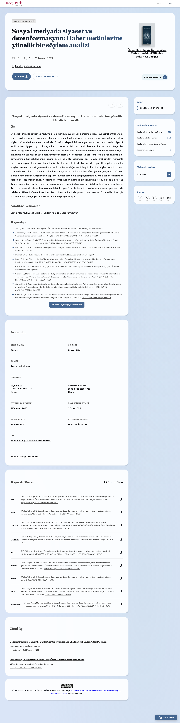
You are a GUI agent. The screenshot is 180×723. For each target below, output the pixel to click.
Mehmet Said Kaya (32, 66)
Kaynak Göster (43, 76)
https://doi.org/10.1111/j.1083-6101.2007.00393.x (73, 262)
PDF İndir (19, 76)
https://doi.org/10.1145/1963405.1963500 (33, 280)
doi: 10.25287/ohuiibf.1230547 (89, 554)
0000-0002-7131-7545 (21, 388)
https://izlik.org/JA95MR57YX (25, 456)
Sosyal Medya (18, 212)
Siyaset (30, 212)
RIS (107, 482)
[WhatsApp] (161, 198)
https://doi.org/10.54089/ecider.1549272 (24, 650)
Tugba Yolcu (17, 66)
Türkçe (158, 4)
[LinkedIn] (154, 198)
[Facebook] (140, 198)
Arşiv (140, 101)
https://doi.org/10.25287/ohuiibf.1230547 (31, 440)
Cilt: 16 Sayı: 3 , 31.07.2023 (151, 108)
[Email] (168, 198)
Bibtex (120, 482)
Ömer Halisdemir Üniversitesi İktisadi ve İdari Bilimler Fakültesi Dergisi (147, 53)
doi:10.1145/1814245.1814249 (27, 290)
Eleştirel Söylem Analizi (47, 212)
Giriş (170, 4)
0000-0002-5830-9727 (79, 389)
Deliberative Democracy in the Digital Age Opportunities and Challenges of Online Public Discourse (58, 642)
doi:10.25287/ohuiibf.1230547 (69, 514)
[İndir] (169, 174)
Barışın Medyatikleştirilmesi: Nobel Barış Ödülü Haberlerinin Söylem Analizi (47, 659)
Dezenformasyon (69, 212)
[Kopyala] (121, 499)
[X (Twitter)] (147, 198)
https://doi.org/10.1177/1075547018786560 (79, 235)
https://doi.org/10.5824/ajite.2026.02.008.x (26, 668)
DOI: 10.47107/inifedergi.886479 (96, 297)
